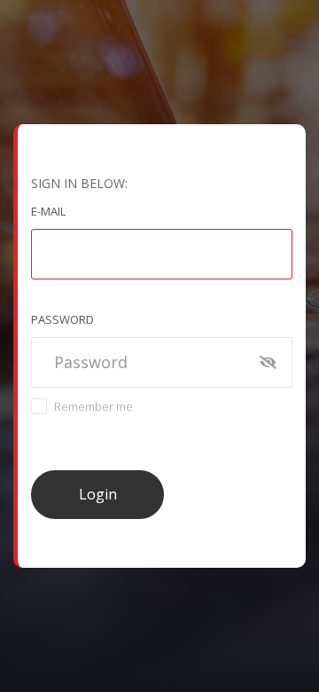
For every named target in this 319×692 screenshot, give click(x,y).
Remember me (93, 406)
